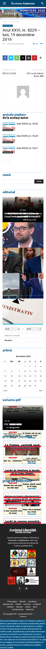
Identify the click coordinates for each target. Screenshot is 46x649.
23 (30, 381)
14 (19, 376)
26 (5, 385)
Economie (27, 604)
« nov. (5, 390)
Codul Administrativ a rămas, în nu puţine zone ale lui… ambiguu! (23, 215)
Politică (18, 604)
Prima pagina (12, 601)
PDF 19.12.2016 (9, 73)
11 (41, 371)
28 (19, 385)
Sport (35, 607)
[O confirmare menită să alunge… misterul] (23, 260)
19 (5, 381)
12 (5, 376)
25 (41, 381)
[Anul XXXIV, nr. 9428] (9, 139)
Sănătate (10, 607)
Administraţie (8, 604)
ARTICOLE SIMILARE (14, 114)
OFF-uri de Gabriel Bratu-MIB (35, 74)
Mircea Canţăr (15, 220)
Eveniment (37, 604)
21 (19, 381)
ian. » (41, 390)
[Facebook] (19, 588)
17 (35, 376)
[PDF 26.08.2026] (23, 442)
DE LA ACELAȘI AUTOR (15, 117)
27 (12, 385)
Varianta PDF (12, 400)
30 (30, 385)
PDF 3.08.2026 (12, 424)
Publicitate (30, 609)
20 (12, 381)
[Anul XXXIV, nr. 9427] (9, 150)
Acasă (5, 22)
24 (35, 381)
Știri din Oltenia (17, 609)
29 (25, 385)
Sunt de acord (20, 647)
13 (12, 376)
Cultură (28, 607)
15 (25, 376)
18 (41, 376)
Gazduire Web (38, 614)
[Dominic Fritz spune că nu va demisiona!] (23, 235)
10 (35, 371)
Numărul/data (14, 22)
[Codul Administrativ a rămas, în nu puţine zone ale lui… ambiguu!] (23, 311)
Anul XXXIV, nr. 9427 (27, 148)
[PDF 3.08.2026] (23, 519)
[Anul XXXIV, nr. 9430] (9, 126)
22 (25, 381)
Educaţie (19, 607)
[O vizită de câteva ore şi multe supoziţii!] (23, 285)
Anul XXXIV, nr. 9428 (27, 136)
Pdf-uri (7, 421)
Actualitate (32, 601)
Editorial (9, 192)
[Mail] (26, 588)
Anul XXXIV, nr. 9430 (27, 123)
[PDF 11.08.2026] (23, 493)
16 (30, 376)
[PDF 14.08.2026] (23, 468)
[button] (42, 3)
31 (35, 385)
